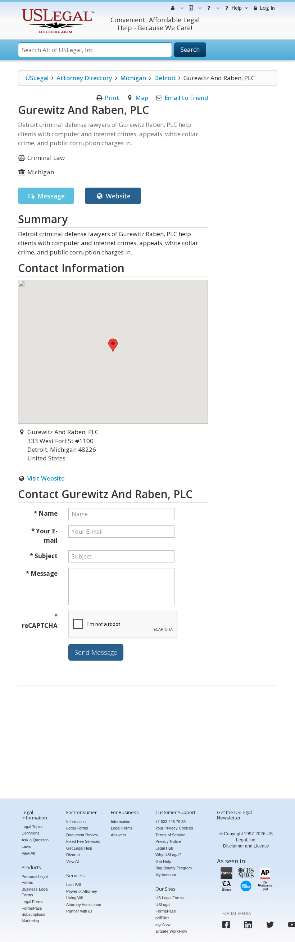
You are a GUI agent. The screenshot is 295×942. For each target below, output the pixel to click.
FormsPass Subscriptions (33, 911)
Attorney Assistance (83, 904)
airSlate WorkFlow (171, 931)
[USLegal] (57, 10)
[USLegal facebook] (226, 924)
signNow (163, 924)
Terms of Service (170, 835)
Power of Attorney (81, 891)
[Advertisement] (147, 743)
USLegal (37, 78)
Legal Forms (33, 902)
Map (141, 97)
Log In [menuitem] (266, 7)
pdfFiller (162, 918)
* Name (46, 513)
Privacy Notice (168, 841)
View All (28, 853)
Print (112, 97)
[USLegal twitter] (270, 924)
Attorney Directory (84, 78)
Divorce (73, 855)
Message (50, 196)
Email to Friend (186, 97)
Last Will (73, 884)
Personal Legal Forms (34, 879)
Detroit (165, 78)
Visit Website (46, 478)
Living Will (74, 898)
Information (76, 821)
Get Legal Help (79, 848)
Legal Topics (33, 826)
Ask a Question (35, 840)
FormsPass (165, 911)
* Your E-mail (44, 535)
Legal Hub (164, 848)
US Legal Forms (169, 898)
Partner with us (79, 911)
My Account (165, 875)
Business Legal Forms (35, 892)
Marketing (30, 921)
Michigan (133, 78)
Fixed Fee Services (83, 841)
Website (117, 196)
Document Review (82, 835)
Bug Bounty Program (173, 868)
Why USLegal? (168, 855)
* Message (42, 573)
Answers (118, 835)
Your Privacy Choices (174, 828)
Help (236, 7)
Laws (26, 846)
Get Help (163, 861)
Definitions (31, 833)
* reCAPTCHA (40, 621)
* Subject (44, 556)
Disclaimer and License (246, 846)
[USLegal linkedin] (248, 924)
